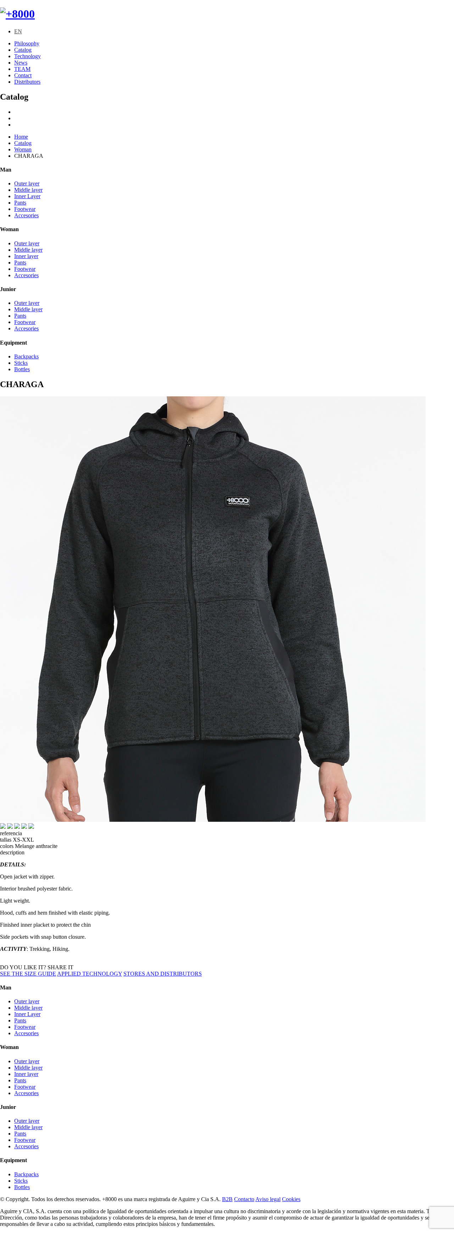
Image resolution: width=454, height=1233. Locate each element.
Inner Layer (27, 196)
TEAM (22, 69)
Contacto (244, 1199)
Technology (27, 56)
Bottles (22, 369)
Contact (23, 75)
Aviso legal (268, 1199)
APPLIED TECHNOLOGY (89, 974)
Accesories (26, 215)
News (20, 63)
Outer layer (26, 183)
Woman (23, 149)
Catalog (23, 50)
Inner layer (26, 256)
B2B (227, 1199)
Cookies (291, 1199)
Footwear (24, 209)
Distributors (27, 82)
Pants (20, 203)
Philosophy (26, 43)
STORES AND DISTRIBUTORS (162, 974)
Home (21, 137)
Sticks (21, 363)
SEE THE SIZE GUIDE (28, 974)
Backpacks (26, 356)
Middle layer (28, 190)
